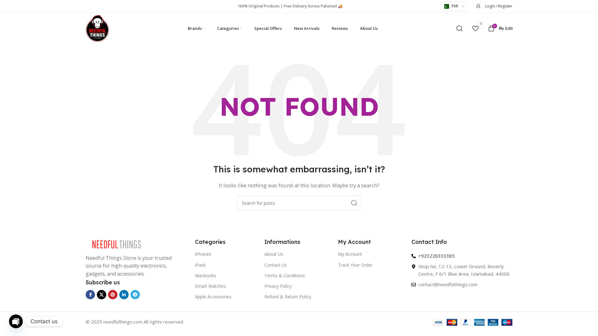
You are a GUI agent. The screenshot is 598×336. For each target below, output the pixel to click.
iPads (200, 265)
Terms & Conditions (284, 275)
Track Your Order (355, 265)
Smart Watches (210, 286)
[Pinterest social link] (112, 294)
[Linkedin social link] (124, 294)
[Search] (459, 28)
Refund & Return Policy (287, 297)
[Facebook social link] (90, 294)
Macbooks (205, 275)
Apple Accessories (213, 297)
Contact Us (275, 265)
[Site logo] (97, 28)
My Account (350, 254)
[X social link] (101, 294)
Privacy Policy (278, 286)
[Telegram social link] (135, 294)
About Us (273, 254)
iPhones (203, 254)
